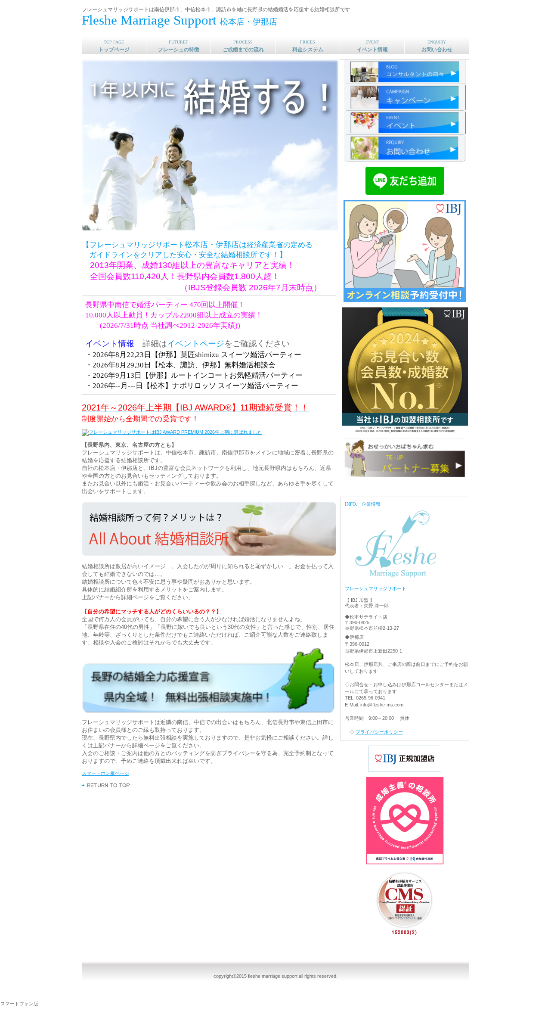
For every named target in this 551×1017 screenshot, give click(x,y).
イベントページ (195, 343)
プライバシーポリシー (379, 731)
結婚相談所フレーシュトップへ (106, 785)
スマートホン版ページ (105, 773)
